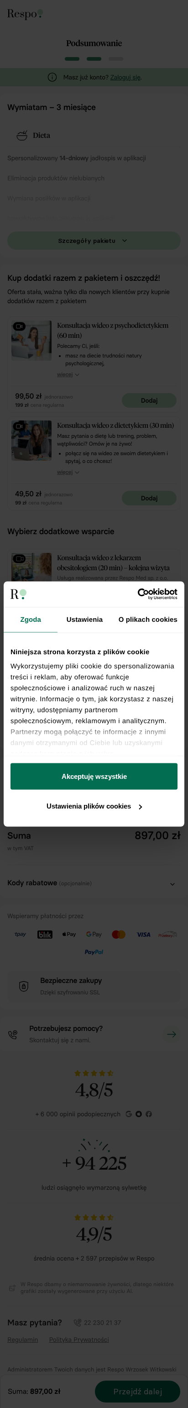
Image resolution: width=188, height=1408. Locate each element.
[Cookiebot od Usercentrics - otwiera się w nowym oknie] (138, 594)
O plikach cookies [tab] (148, 619)
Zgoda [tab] (30, 619)
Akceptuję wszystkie (94, 776)
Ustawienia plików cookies (89, 806)
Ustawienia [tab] (85, 619)
